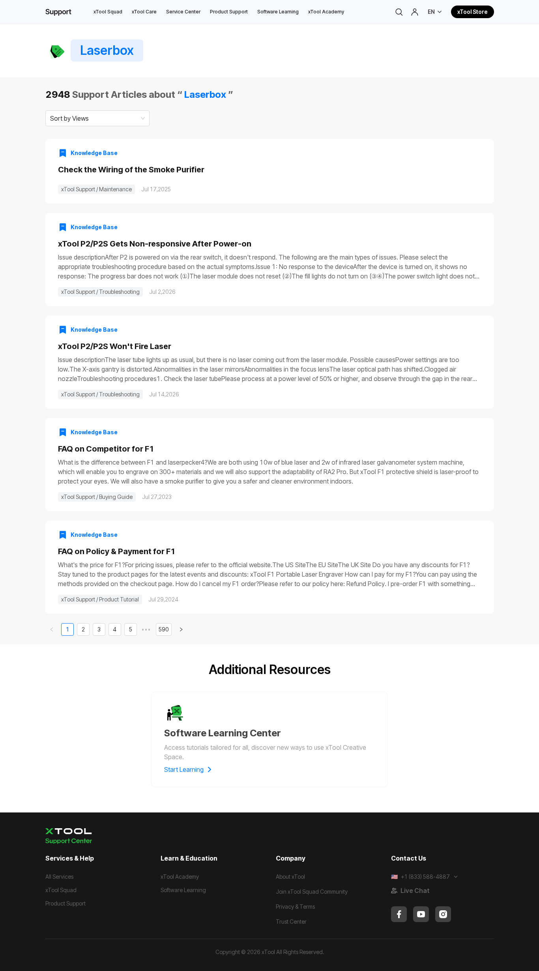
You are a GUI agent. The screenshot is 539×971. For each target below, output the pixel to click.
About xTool (290, 876)
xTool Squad (108, 12)
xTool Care (144, 12)
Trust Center (291, 921)
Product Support (229, 12)
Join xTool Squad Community (312, 891)
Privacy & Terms (295, 906)
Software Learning (278, 12)
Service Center (183, 12)
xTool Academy (326, 12)
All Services (59, 876)
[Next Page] (181, 629)
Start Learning (184, 769)
